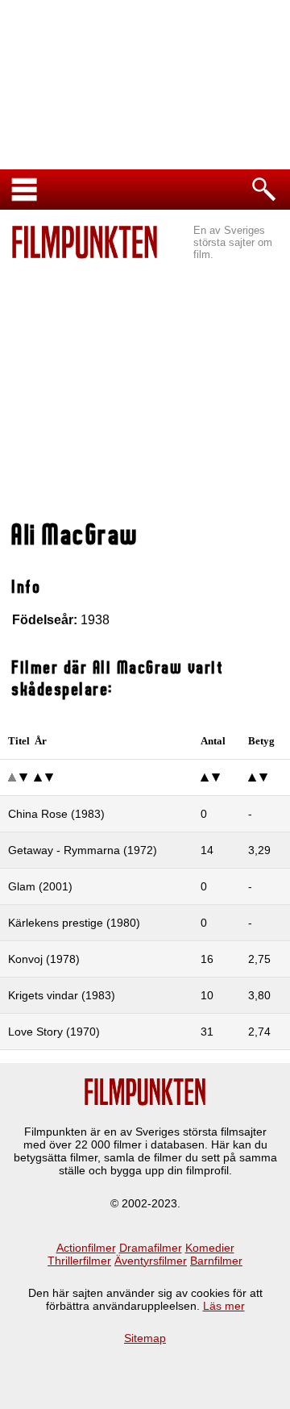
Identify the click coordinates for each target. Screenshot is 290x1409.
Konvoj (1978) (44, 959)
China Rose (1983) (56, 813)
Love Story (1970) (54, 1031)
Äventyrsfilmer (150, 1260)
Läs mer (224, 1305)
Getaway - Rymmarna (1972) (82, 850)
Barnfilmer (216, 1260)
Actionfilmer (86, 1247)
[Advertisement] (145, 392)
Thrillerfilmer (79, 1260)
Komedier (209, 1247)
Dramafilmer (150, 1247)
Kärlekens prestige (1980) (74, 922)
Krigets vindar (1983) (61, 995)
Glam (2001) (40, 886)
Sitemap (145, 1338)
